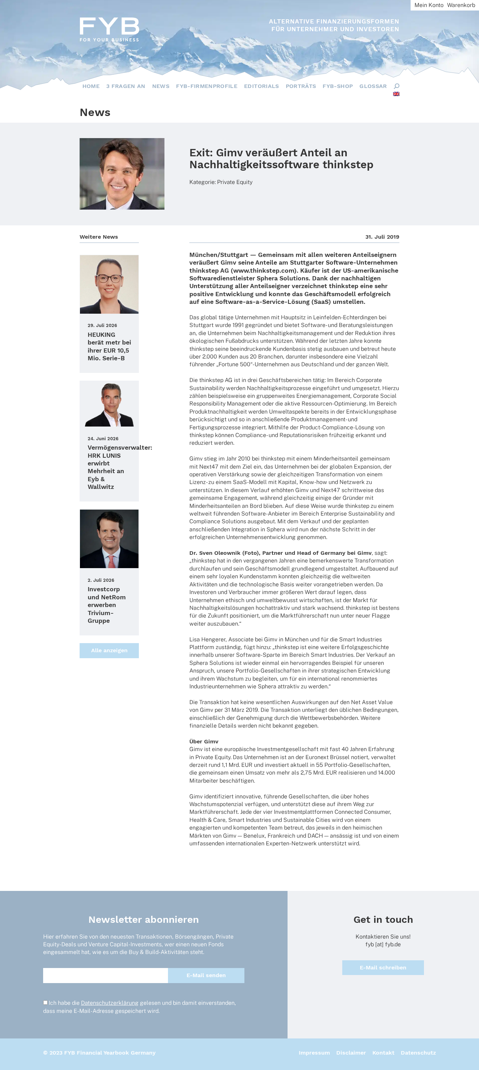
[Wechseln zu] (396, 94)
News (160, 86)
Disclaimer (351, 1052)
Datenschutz (418, 1052)
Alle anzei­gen (109, 650)
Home (91, 86)
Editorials (261, 86)
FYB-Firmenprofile (206, 86)
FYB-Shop (338, 86)
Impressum (314, 1052)
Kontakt (383, 1052)
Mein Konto (429, 5)
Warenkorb (461, 5)
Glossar (373, 86)
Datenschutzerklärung (110, 1003)
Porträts (301, 86)
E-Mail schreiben (383, 967)
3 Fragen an (126, 86)
